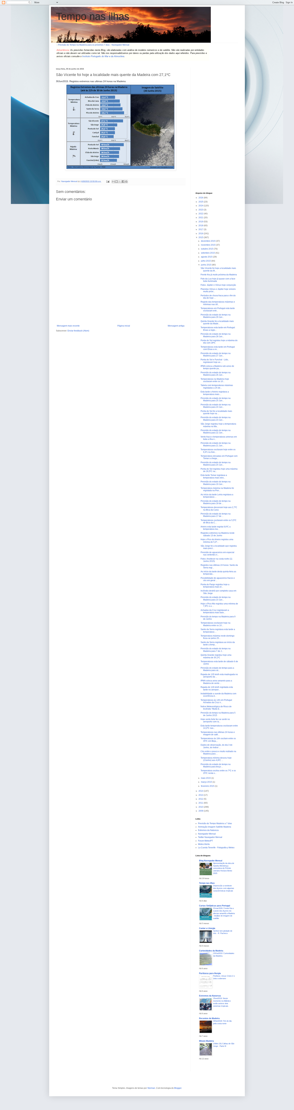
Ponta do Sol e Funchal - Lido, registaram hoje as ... (214, 360)
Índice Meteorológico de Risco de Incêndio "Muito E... (216, 707)
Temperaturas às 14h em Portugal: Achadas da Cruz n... (216, 701)
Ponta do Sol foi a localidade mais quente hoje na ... (216, 412)
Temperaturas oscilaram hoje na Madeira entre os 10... (215, 624)
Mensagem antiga (176, 326)
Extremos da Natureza (208, 830)
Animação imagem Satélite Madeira (214, 827)
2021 (201, 217)
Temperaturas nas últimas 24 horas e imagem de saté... (218, 733)
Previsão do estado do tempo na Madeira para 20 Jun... (216, 463)
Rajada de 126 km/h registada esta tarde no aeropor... (217, 688)
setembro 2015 (208, 253)
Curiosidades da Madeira (211, 951)
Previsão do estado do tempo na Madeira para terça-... (216, 765)
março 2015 (207, 782)
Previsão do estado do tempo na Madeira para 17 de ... (216, 515)
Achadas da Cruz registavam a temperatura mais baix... (215, 611)
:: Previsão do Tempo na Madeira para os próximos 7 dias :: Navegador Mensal (92, 45)
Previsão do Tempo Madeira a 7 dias (215, 823)
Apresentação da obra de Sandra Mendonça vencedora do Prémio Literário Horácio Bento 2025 (223, 868)
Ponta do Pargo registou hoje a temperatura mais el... (215, 585)
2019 (201, 221)
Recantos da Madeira (209, 1018)
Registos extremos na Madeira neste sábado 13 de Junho (217, 534)
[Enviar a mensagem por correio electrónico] (107, 181)
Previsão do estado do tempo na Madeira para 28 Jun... (216, 335)
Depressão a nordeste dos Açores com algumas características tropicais (223, 888)
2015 (201, 237)
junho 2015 (206, 265)
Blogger (177, 1088)
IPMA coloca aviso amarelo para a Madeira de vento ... (216, 681)
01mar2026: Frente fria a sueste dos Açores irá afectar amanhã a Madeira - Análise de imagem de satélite (224, 913)
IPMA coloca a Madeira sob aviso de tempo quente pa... (217, 367)
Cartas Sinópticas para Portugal (214, 906)
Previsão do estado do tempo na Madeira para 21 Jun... (216, 444)
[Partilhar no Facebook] (123, 181)
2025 (201, 202)
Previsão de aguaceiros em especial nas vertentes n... (217, 553)
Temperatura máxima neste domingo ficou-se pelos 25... (217, 637)
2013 (201, 795)
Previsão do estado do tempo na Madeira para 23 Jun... (216, 418)
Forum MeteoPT (205, 841)
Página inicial (123, 326)
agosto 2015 (207, 257)
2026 (201, 197)
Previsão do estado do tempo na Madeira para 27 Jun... (216, 354)
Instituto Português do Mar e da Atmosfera (103, 56)
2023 (201, 210)
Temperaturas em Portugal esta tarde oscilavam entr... (218, 309)
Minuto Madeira (206, 1041)
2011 (201, 803)
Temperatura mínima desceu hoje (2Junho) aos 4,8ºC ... (216, 759)
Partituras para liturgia (210, 973)
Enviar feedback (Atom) (78, 331)
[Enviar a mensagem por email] (113, 181)
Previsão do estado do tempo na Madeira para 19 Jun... (216, 482)
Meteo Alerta (204, 844)
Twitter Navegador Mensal (210, 837)
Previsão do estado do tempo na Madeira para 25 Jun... (216, 399)
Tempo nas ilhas (92, 16)
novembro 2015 (208, 245)
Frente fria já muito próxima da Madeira (219, 274)
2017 (201, 229)
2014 (201, 791)
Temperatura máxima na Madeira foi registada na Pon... (217, 489)
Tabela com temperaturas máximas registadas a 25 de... (217, 386)
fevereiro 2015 (208, 786)
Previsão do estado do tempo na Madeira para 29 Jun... (216, 316)
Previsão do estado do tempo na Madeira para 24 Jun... (216, 405)
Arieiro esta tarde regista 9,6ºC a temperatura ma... (216, 528)
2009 (201, 811)
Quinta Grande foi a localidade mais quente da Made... (217, 322)
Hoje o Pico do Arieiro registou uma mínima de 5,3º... (217, 540)
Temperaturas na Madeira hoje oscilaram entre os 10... (215, 380)
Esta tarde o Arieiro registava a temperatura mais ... (215, 393)
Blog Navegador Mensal (210, 860)
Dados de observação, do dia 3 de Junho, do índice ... (216, 746)
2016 (201, 233)
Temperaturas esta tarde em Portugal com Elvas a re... (218, 348)
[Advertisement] (120, 299)
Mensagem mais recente (68, 326)
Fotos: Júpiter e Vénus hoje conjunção (218, 285)
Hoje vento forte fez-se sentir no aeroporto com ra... (215, 720)
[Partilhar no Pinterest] (126, 181)
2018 (201, 225)
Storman (151, 1088)
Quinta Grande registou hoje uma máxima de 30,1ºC (216, 656)
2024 (201, 205)
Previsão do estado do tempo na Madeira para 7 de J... (216, 649)
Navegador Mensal (207, 834)
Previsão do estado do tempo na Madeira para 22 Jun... (216, 431)
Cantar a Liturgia (207, 928)
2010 (201, 807)
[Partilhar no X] (119, 181)
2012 (201, 799)
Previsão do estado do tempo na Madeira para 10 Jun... (216, 598)
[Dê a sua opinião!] (116, 181)
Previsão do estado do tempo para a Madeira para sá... (217, 669)
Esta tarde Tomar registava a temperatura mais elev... (214, 476)
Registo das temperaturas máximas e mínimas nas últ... (218, 303)
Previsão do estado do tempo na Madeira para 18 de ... (216, 502)
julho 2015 (206, 261)
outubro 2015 (207, 249)
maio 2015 (206, 778)
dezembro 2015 (208, 241)
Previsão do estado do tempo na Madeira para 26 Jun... (216, 373)
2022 (201, 213)
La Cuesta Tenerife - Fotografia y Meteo (216, 847)
